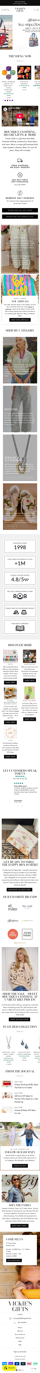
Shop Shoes (10, 526)
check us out (20, 1166)
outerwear (8, 309)
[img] (20, 776)
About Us (20, 1331)
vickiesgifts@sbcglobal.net (22, 1318)
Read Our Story (19, 1226)
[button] (8, 94)
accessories (31, 1216)
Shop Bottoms (11, 429)
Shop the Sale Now (19, 1019)
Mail (5, 9)
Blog (20, 1345)
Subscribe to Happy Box (20, 889)
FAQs (20, 1341)
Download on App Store (20, 210)
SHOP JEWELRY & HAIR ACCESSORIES (19, 478)
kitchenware (15, 1218)
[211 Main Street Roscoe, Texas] (20, 1265)
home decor (32, 141)
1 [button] (17, 51)
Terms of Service (20, 1334)
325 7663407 (22, 1322)
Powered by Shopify (20, 1359)
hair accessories (22, 471)
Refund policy (20, 1338)
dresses (30, 307)
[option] (20, 3)
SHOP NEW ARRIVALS (20, 320)
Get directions (14, 1260)
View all (20, 61)
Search (20, 1327)
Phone (8, 9)
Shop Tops (10, 380)
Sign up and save (20, 1351)
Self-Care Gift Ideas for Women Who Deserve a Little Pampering (26, 1099)
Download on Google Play (20, 217)
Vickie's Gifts (20, 10)
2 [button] (23, 51)
